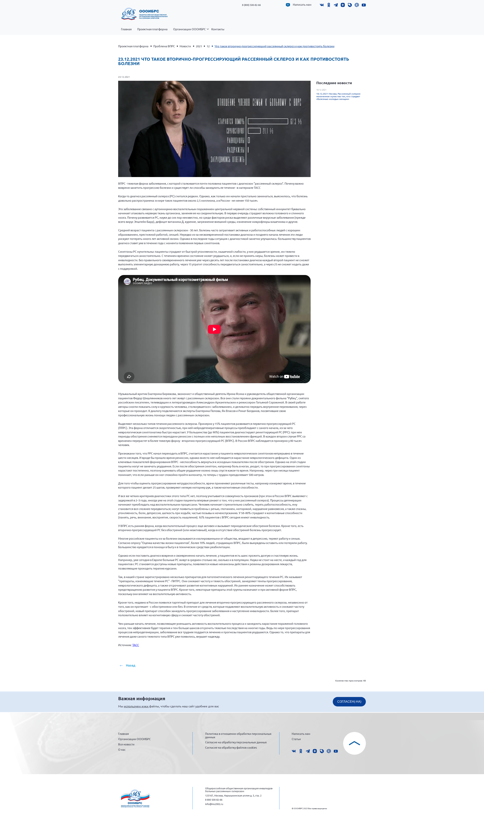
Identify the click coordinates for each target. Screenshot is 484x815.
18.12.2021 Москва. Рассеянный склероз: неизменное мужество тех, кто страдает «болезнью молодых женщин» (338, 96)
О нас (122, 749)
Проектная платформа (152, 29)
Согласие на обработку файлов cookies (231, 747)
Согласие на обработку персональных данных (236, 742)
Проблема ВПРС (164, 46)
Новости (185, 46)
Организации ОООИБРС (189, 29)
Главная (126, 29)
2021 (199, 46)
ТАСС (135, 645)
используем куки (136, 706)
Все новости (126, 744)
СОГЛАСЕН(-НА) (349, 701)
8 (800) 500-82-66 (251, 4)
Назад (130, 665)
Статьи (296, 738)
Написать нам (302, 4)
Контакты (217, 29)
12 (208, 46)
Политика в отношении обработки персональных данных (238, 735)
